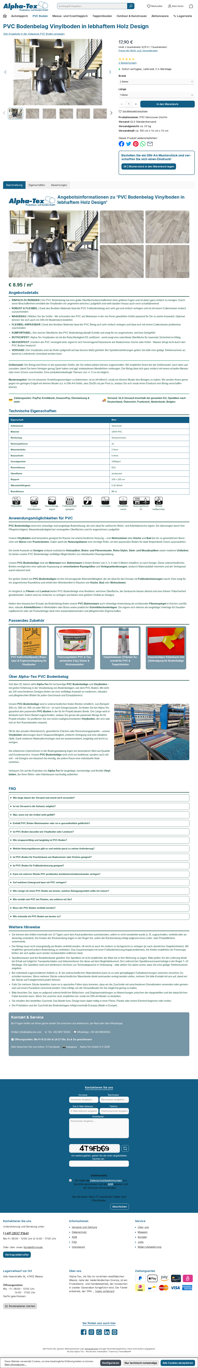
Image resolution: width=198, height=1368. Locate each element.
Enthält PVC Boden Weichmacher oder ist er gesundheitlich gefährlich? (51, 823)
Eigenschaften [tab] (37, 185)
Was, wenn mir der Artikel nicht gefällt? (34, 814)
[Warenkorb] (191, 6)
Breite (129, 75)
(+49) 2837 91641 (16, 1233)
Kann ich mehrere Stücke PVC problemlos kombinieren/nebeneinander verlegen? (56, 874)
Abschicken (119, 1206)
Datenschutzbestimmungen (106, 1180)
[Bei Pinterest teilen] (135, 143)
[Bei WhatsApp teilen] (142, 143)
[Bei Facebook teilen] (121, 143)
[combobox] (92, 6)
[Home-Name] (6, 16)
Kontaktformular (33, 1247)
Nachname (114, 1095)
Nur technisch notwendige (141, 1362)
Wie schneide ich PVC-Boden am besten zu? (37, 916)
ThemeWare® (124, 1351)
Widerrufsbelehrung (149, 1246)
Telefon (114, 1106)
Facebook (54, 1047)
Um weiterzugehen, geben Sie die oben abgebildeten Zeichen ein (99, 1157)
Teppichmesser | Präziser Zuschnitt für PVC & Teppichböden (120, 661)
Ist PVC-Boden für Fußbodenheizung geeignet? (38, 865)
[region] (58, 79)
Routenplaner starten (21, 1306)
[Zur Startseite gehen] (25, 6)
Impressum (78, 1246)
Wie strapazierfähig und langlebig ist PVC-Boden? (40, 840)
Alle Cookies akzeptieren (178, 1362)
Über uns (143, 1227)
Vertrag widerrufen (17, 1254)
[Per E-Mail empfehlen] (149, 143)
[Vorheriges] (5, 72)
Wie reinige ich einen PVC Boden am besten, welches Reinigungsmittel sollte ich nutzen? (61, 891)
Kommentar (99, 1116)
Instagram (71, 1047)
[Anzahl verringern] (122, 104)
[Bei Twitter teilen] (128, 143)
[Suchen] (130, 6)
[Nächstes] (110, 72)
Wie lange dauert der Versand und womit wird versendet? (44, 797)
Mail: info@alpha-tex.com (27, 1032)
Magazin (143, 1232)
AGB (110, 1184)
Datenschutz (79, 1232)
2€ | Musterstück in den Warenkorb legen (148, 166)
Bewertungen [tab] (59, 185)
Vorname (83, 1095)
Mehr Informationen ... (15, 1364)
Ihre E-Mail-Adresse (84, 1106)
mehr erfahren (105, 1291)
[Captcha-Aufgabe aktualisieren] (125, 1148)
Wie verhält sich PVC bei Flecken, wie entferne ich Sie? (42, 899)
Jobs (141, 1242)
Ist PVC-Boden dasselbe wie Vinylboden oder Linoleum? (43, 831)
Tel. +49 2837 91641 (59, 1032)
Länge (129, 89)
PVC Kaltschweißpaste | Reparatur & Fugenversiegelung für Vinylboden (29, 661)
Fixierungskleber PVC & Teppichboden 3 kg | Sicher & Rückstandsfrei (74, 661)
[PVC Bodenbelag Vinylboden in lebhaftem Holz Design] (57, 72)
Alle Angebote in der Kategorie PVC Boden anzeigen (34, 33)
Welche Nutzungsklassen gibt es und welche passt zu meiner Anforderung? (54, 848)
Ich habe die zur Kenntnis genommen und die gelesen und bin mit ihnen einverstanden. (101, 1184)
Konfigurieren (110, 1362)
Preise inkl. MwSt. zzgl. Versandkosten (138, 50)
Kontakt (142, 1237)
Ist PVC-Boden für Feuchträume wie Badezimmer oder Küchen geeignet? (52, 857)
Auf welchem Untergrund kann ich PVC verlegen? (40, 882)
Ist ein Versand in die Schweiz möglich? (34, 806)
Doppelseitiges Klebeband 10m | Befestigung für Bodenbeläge (166, 659)
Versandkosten (91, 1349)
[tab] (14, 185)
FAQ (74, 1242)
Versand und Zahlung (84, 1227)
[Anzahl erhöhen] (136, 104)
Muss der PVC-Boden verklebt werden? (34, 908)
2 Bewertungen (128, 62)
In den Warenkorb (167, 104)
